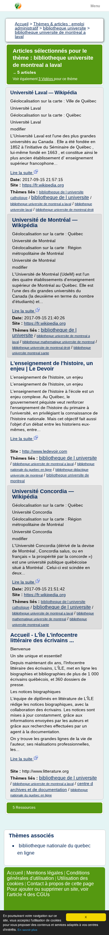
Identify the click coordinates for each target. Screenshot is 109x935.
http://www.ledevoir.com (44, 451)
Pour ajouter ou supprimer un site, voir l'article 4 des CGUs (47, 892)
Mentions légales (44, 872)
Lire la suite (22, 172)
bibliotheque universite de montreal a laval (40, 204)
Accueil (15, 872)
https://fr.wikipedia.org (43, 185)
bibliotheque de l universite (60, 197)
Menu (95, 6)
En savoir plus (27, 929)
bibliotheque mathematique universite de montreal (58, 342)
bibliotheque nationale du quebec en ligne (54, 849)
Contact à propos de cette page (60, 883)
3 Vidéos (46, 79)
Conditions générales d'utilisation (48, 875)
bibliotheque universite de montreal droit (65, 209)
